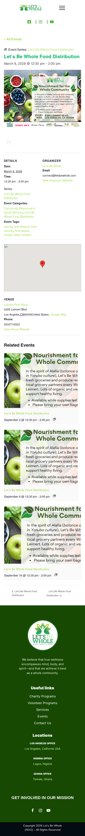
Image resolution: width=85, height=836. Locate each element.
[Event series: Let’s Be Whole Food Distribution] (54, 419)
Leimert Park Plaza (16, 305)
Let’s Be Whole (51, 166)
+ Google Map (57, 314)
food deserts (21, 226)
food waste (22, 231)
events (8, 226)
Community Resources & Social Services (19, 210)
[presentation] (41, 380)
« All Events (13, 39)
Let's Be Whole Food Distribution (19, 214)
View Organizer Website (57, 180)
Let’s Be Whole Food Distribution (17, 196)
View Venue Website (16, 329)
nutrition (26, 235)
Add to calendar (24, 142)
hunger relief (12, 235)
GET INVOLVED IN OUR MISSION (42, 797)
